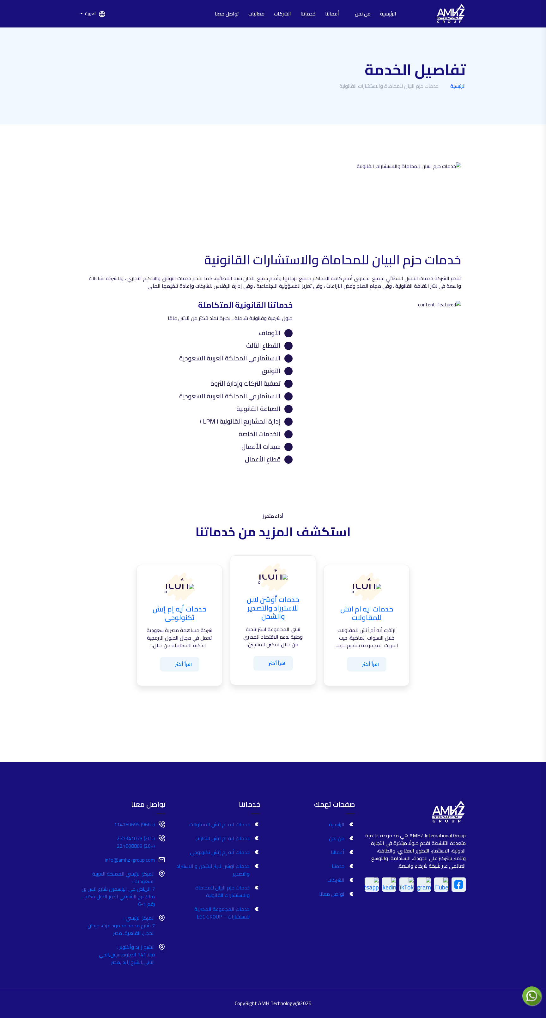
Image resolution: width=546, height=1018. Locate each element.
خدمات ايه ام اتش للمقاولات (219, 824)
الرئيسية (388, 13)
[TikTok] (406, 884)
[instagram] (424, 884)
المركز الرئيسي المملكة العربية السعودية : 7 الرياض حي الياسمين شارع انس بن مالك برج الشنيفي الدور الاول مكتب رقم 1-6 (118, 889)
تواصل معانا (331, 894)
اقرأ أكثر (370, 664)
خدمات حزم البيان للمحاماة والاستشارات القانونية (222, 891)
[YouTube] (441, 884)
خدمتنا (338, 866)
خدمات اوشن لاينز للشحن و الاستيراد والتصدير (213, 869)
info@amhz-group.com (130, 859)
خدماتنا (308, 13)
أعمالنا (332, 13)
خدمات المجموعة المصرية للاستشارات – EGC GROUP (222, 912)
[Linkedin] (389, 884)
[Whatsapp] (372, 884)
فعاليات (256, 13)
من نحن (363, 13)
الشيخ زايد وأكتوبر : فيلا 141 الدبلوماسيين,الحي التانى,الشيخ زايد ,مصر (127, 954)
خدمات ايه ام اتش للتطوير (223, 838)
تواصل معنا (227, 13)
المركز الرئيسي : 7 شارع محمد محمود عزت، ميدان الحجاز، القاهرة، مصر (121, 925)
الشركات (282, 13)
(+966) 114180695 (134, 824)
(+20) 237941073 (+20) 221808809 (136, 842)
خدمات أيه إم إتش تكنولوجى (220, 852)
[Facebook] (459, 884)
